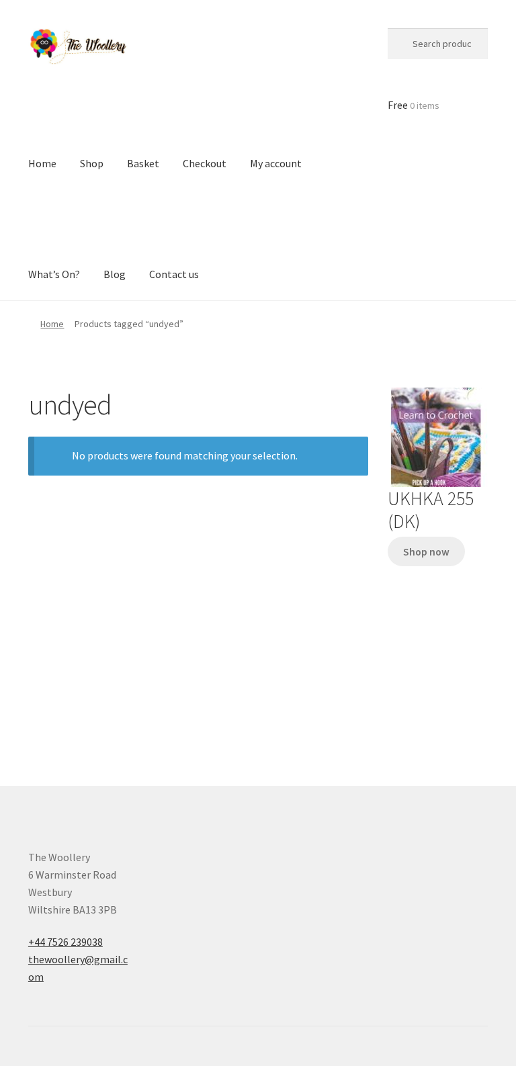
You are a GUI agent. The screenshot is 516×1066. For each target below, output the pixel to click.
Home (52, 324)
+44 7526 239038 (65, 941)
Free (413, 105)
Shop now (426, 551)
